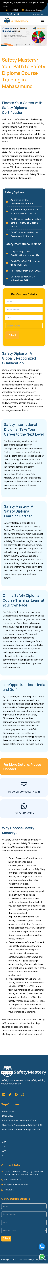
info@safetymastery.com (24, 791)
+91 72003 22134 (24, 813)
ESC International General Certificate (19, 1120)
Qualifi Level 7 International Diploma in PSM (21, 1129)
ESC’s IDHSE (7, 1115)
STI (3, 1155)
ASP (4, 1142)
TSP (4, 1146)
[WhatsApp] (42, 1257)
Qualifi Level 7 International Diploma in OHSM (22, 1124)
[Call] (42, 1247)
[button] (42, 20)
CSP (4, 1151)
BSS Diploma (8, 1111)
